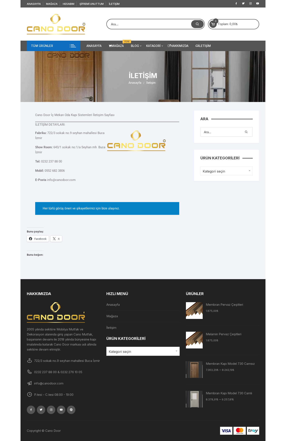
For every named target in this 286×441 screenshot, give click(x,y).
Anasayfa (34, 3)
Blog (135, 46)
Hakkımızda (179, 46)
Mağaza (52, 3)
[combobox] (226, 170)
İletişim (114, 3)
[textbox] (225, 171)
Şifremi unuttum (92, 3)
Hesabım (68, 3)
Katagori (153, 46)
